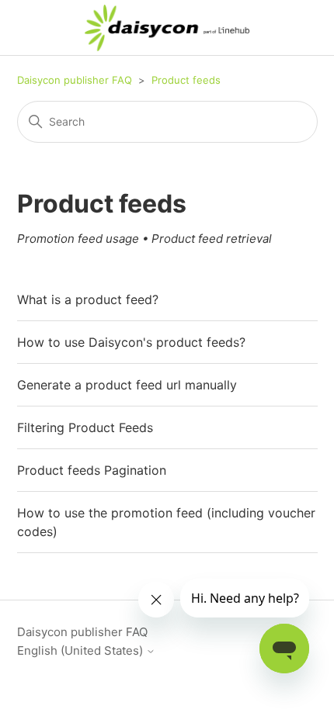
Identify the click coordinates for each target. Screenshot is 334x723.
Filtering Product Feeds (85, 427)
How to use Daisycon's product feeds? (131, 342)
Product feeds (186, 80)
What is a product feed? (87, 299)
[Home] (167, 28)
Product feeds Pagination (91, 470)
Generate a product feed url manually (127, 385)
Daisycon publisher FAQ (74, 80)
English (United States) (81, 650)
